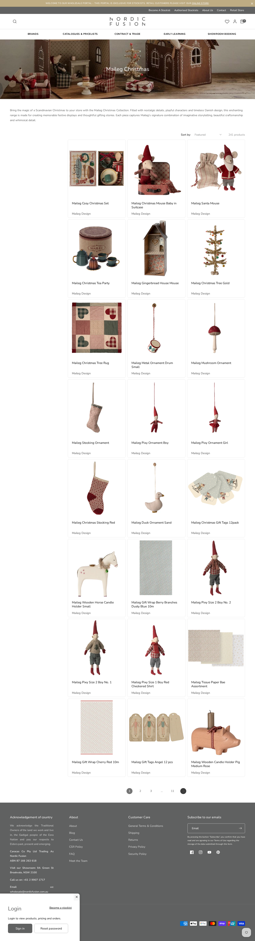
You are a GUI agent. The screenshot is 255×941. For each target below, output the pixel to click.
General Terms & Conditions (145, 826)
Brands (33, 34)
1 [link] (129, 791)
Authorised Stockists (186, 10)
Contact (221, 10)
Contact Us (76, 840)
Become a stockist (60, 908)
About (73, 826)
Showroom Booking (222, 34)
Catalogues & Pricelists (80, 34)
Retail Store (237, 10)
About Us (207, 10)
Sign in (20, 928)
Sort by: (186, 135)
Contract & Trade (127, 34)
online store (200, 3)
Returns (133, 840)
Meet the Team (78, 861)
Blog (72, 833)
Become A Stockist (159, 10)
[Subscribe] (240, 828)
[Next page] (183, 791)
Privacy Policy (136, 847)
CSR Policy (76, 847)
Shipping (133, 833)
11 (172, 791)
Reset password (51, 928)
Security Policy (137, 854)
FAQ (72, 854)
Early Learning (174, 34)
